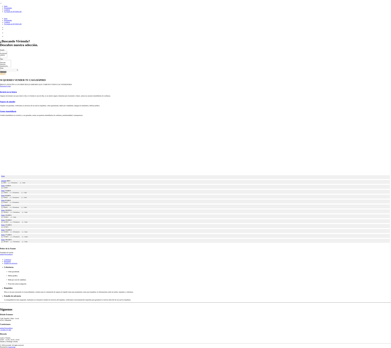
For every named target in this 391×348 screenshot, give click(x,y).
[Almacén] (5, 64)
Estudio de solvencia (10, 263)
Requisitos (7, 261)
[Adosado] (5, 63)
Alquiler (3, 181)
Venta (3, 176)
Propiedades (8, 8)
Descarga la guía (5, 86)
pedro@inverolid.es (6, 254)
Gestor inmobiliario (8, 111)
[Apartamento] (5, 66)
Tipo (1, 59)
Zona (1, 68)
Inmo (5, 6)
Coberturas (7, 260)
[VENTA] (3, 55)
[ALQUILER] (3, 54)
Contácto (7, 10)
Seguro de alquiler (7, 102)
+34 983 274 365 (5, 330)
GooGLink (11, 347)
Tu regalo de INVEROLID (13, 12)
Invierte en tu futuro (8, 92)
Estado (2, 50)
